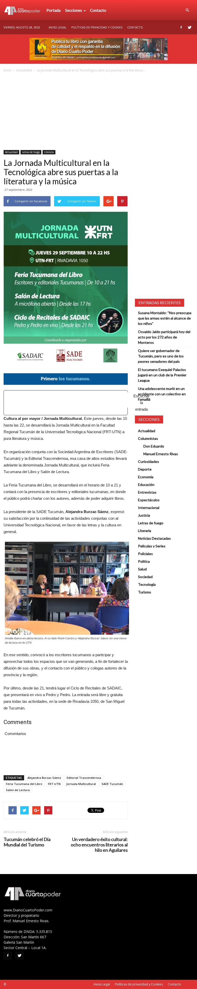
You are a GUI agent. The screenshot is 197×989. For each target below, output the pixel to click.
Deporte (145, 469)
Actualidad (24, 70)
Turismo (144, 592)
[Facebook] (181, 27)
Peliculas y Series (151, 546)
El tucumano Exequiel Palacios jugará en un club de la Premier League (162, 374)
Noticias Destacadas (154, 538)
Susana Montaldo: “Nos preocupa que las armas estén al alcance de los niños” (164, 318)
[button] (187, 10)
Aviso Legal (57, 27)
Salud (142, 569)
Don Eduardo (153, 446)
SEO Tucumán (17, 984)
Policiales (145, 553)
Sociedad (145, 577)
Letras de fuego (31, 152)
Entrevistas (147, 492)
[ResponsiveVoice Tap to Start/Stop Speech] (66, 402)
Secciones (73, 10)
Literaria (49, 152)
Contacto (98, 10)
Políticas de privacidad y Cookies (96, 27)
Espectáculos (149, 500)
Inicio (7, 70)
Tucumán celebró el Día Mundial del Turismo (27, 842)
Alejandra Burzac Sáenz (44, 778)
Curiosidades (148, 461)
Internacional (148, 507)
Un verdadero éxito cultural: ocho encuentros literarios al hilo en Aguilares (99, 845)
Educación (146, 484)
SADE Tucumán (112, 784)
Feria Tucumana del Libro (24, 784)
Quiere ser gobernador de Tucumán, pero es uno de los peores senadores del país (161, 356)
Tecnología (147, 584)
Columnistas (148, 438)
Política (144, 561)
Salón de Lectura (18, 790)
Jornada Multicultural (81, 784)
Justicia (144, 515)
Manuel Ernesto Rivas (160, 454)
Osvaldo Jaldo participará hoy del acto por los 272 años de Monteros (164, 337)
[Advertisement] (98, 111)
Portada (53, 10)
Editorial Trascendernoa (84, 778)
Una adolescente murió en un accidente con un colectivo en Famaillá (162, 393)
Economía (145, 477)
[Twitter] (189, 27)
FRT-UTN (54, 784)
